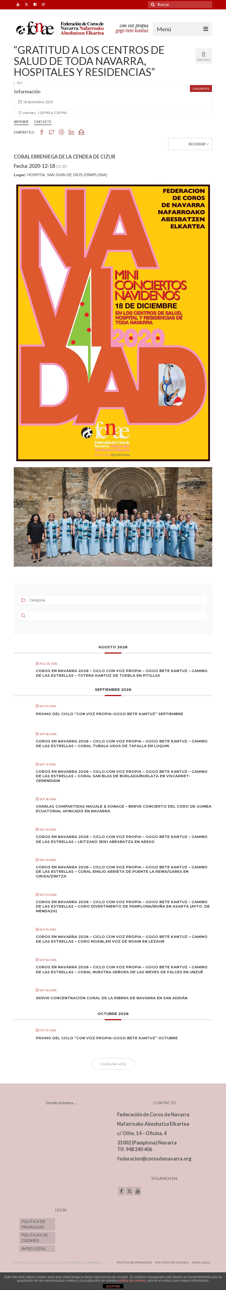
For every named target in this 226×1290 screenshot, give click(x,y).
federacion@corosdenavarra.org (154, 1159)
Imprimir (21, 121)
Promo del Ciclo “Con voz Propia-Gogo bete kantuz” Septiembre (109, 714)
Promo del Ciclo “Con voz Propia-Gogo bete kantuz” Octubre (107, 1038)
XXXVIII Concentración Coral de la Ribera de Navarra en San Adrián (111, 998)
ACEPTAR (113, 1286)
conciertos (201, 88)
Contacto (43, 121)
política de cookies (132, 1281)
